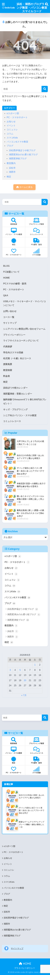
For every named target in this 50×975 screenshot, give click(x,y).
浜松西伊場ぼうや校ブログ (22, 150)
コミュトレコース (12, 421)
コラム (10, 134)
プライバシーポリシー (14, 335)
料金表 (6, 376)
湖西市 (12, 172)
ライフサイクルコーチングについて (21, 340)
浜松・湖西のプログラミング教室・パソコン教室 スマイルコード (32, 7)
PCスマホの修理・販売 (14, 283)
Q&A (5, 295)
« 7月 (24, 695)
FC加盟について (11, 272)
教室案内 (11, 163)
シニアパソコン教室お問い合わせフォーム (24, 329)
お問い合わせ (10, 311)
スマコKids (12, 138)
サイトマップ (10, 323)
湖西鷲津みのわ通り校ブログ (23, 154)
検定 (9, 176)
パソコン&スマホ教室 (17, 142)
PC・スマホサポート (17, 117)
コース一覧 (8, 317)
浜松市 (12, 168)
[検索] (45, 89)
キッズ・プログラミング (15, 409)
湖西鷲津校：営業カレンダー (17, 394)
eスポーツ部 (13, 113)
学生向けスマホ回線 (13, 352)
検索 (45, 202)
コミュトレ (12, 129)
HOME (6, 278)
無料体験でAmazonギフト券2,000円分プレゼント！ (24, 401)
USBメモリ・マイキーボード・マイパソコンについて (24, 303)
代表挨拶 (7, 346)
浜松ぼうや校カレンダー (15, 388)
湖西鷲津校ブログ (18, 158)
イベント (11, 125)
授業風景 (7, 364)
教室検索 (7, 370)
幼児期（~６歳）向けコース (17, 358)
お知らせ (11, 121)
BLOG (6, 266)
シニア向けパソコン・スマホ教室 (20, 415)
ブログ (10, 146)
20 (25, 680)
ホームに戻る (26, 187)
